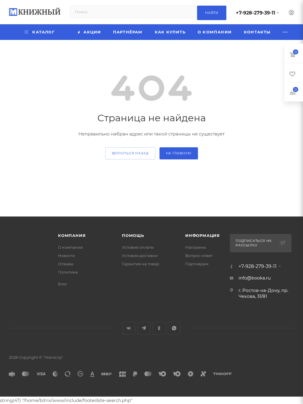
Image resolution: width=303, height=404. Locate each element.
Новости (66, 255)
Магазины (195, 247)
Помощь (133, 235)
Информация (202, 235)
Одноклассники (159, 328)
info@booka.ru (254, 278)
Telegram (144, 328)
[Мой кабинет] (291, 13)
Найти (211, 13)
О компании (70, 247)
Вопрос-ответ (198, 255)
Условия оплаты (138, 247)
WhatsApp (174, 328)
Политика (68, 272)
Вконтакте (129, 328)
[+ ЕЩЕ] (285, 32)
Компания (72, 235)
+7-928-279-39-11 (255, 13)
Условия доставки (140, 255)
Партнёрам (196, 263)
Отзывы (65, 263)
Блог (62, 284)
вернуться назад (130, 153)
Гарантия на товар (140, 263)
